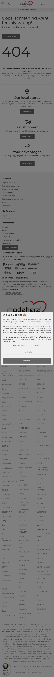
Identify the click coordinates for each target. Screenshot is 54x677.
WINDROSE (41, 609)
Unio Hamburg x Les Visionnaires (43, 572)
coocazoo (5, 499)
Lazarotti (22, 498)
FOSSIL (5, 585)
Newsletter (6, 243)
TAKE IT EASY (42, 512)
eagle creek (6, 545)
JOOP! (21, 441)
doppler (5, 534)
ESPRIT (4, 567)
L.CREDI (22, 476)
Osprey (22, 596)
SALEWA (40, 415)
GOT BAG (23, 366)
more (18, 259)
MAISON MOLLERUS (24, 530)
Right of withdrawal (10, 189)
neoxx (21, 578)
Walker (39, 600)
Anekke (5, 366)
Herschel (22, 406)
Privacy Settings (8, 196)
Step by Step (42, 494)
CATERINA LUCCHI (9, 481)
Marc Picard (24, 552)
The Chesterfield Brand (43, 535)
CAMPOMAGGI (8, 477)
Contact (5, 227)
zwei (38, 613)
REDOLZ (40, 384)
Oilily (21, 587)
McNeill (22, 565)
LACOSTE (23, 481)
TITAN (39, 545)
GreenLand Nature (27, 375)
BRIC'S (4, 433)
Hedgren (22, 397)
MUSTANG (23, 569)
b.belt (4, 380)
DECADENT (6, 507)
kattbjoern (23, 459)
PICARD (22, 618)
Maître (21, 536)
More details (27, 352)
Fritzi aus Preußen (9, 598)
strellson (40, 503)
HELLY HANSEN (25, 402)
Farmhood (6, 576)
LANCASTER (24, 489)
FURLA (4, 602)
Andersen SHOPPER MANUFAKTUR (7, 373)
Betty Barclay (7, 398)
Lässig (21, 494)
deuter (4, 525)
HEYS (21, 410)
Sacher (39, 406)
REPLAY (40, 393)
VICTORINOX (42, 591)
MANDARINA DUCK (24, 542)
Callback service (8, 234)
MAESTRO (23, 525)
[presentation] (10, 3)
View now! (27, 112)
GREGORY (23, 380)
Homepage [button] (11, 36)
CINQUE (5, 490)
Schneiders (41, 432)
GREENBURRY (25, 371)
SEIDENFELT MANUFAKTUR (42, 468)
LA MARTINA (24, 485)
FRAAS (4, 589)
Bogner (5, 411)
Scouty (39, 454)
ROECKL (40, 397)
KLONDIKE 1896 (25, 467)
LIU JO (21, 516)
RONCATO (41, 402)
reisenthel (41, 388)
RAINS (39, 380)
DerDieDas (6, 516)
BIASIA (4, 402)
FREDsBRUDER (8, 593)
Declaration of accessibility (13, 199)
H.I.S (21, 415)
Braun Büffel (7, 424)
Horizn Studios (25, 419)
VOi (38, 596)
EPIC (4, 558)
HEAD (21, 393)
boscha (5, 415)
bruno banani (7, 437)
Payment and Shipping (11, 240)
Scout (39, 450)
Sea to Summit (43, 459)
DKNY (4, 529)
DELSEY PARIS (7, 512)
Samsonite (41, 419)
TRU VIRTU (41, 563)
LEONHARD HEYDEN (24, 504)
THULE (39, 541)
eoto (3, 554)
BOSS (4, 420)
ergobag (5, 563)
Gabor (4, 607)
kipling (22, 463)
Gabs (4, 611)
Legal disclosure (8, 183)
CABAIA (5, 459)
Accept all (27, 361)
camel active (7, 468)
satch (39, 428)
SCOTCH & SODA (43, 445)
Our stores (6, 206)
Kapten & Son (24, 450)
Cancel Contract (10, 248)
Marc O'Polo (24, 561)
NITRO (21, 583)
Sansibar (40, 424)
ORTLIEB (22, 591)
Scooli (39, 441)
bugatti (5, 450)
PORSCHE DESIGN (44, 371)
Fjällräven (6, 580)
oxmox (22, 600)
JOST (21, 445)
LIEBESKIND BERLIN (24, 510)
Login (4, 216)
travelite (40, 558)
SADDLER (41, 410)
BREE (4, 428)
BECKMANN (7, 384)
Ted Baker (41, 525)
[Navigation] (3, 4)
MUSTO (22, 574)
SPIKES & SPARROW (41, 488)
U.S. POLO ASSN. (43, 567)
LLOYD (22, 521)
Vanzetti (40, 583)
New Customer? (8, 219)
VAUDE (40, 587)
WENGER (40, 605)
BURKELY (5, 455)
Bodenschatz (7, 406)
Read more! (27, 136)
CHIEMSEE (6, 486)
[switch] (5, 673)
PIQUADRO (41, 366)
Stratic (39, 499)
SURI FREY (41, 507)
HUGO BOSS (24, 428)
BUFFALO (6, 446)
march (21, 556)
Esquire (5, 571)
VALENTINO (41, 578)
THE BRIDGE (42, 529)
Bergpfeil (5, 393)
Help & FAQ (6, 237)
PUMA (39, 375)
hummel (22, 432)
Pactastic (22, 609)
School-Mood (42, 437)
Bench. (4, 389)
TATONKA (40, 521)
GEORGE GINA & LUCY (8, 616)
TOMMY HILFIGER (44, 549)
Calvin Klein (6, 463)
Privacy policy (7, 192)
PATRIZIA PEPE (25, 613)
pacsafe (22, 605)
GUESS (22, 384)
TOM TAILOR (42, 554)
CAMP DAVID (7, 472)
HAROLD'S (23, 388)
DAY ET (4, 503)
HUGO (21, 424)
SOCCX (39, 479)
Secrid (39, 463)
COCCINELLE (7, 494)
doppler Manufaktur (6, 539)
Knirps (21, 472)
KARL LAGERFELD (26, 454)
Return (5, 230)
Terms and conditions (10, 186)
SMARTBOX (41, 474)
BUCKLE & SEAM (8, 442)
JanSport (22, 437)
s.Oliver (40, 483)
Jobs (4, 202)
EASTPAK (5, 549)
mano (21, 547)
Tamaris (40, 516)
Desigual (5, 521)
